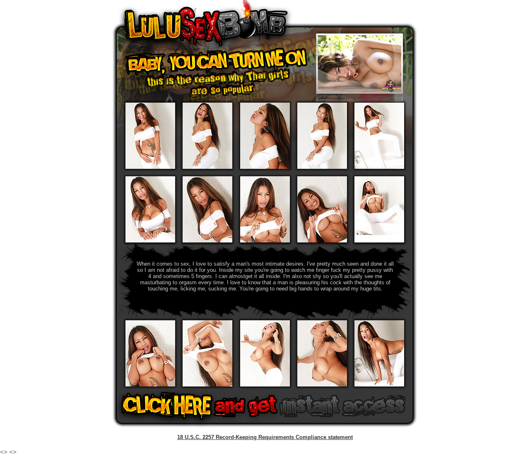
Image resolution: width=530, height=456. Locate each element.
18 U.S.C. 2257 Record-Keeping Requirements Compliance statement (265, 437)
